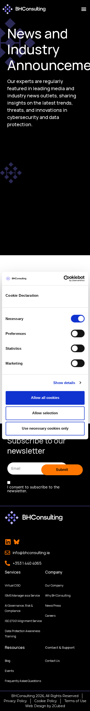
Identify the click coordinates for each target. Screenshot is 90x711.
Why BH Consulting (58, 595)
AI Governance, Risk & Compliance (19, 608)
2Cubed (58, 706)
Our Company (54, 585)
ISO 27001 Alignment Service (23, 621)
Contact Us (52, 661)
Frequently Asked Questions (23, 681)
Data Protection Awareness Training (22, 633)
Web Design (35, 706)
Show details (64, 383)
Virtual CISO (12, 585)
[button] (84, 9)
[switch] (77, 333)
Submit (62, 469)
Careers (50, 616)
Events (9, 671)
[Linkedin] (8, 542)
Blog (7, 661)
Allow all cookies (45, 398)
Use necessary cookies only (45, 428)
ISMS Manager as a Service (22, 595)
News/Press (53, 606)
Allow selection (45, 413)
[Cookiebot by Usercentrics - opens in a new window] (64, 278)
